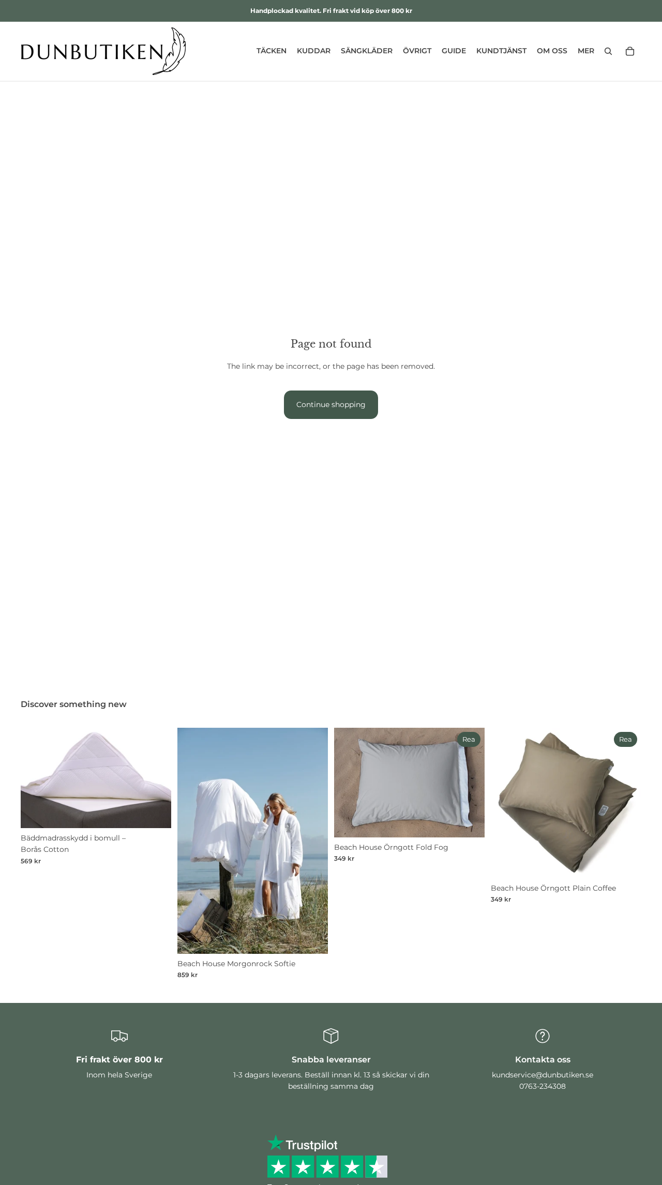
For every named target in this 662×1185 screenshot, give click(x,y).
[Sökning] (608, 51)
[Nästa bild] (155, 778)
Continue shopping (331, 404)
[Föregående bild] (36, 778)
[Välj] (155, 812)
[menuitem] (586, 51)
